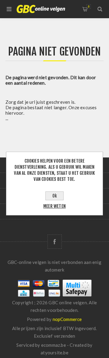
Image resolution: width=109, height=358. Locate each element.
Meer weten (54, 206)
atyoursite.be (54, 352)
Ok (54, 195)
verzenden (64, 336)
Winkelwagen (88, 6)
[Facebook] (55, 242)
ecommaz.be (53, 345)
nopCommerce (67, 319)
